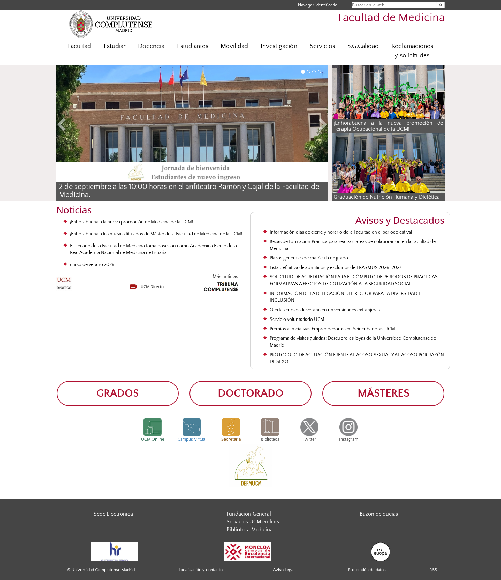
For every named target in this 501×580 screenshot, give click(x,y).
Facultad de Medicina (391, 18)
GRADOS (117, 393)
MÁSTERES (383, 393)
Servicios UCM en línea (254, 522)
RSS (433, 569)
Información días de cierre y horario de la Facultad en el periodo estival (341, 232)
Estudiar (115, 46)
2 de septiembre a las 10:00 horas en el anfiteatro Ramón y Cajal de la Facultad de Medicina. (189, 191)
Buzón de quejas (379, 514)
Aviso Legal (283, 569)
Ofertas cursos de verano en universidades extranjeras (325, 310)
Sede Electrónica (113, 514)
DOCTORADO (251, 393)
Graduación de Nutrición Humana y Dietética (387, 197)
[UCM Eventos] (64, 281)
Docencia (151, 46)
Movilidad (234, 46)
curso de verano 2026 (92, 264)
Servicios (322, 46)
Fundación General (249, 514)
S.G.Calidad (363, 46)
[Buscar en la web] (441, 5)
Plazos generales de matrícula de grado (309, 258)
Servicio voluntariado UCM (297, 319)
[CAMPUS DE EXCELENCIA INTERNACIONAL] (247, 551)
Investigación (279, 46)
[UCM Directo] (147, 284)
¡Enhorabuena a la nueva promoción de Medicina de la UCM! (131, 222)
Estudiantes (192, 46)
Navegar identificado (317, 5)
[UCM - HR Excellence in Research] (114, 551)
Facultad (79, 46)
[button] (76, 125)
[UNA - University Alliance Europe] (380, 551)
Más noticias (225, 276)
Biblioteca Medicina (250, 529)
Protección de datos (367, 569)
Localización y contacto (201, 569)
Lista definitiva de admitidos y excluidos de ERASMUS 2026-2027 (335, 267)
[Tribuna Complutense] (221, 285)
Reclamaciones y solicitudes (412, 51)
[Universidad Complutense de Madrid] (110, 24)
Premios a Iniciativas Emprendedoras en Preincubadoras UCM (332, 329)
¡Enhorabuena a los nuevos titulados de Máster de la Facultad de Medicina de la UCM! (156, 234)
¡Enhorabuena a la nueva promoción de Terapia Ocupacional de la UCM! (388, 126)
